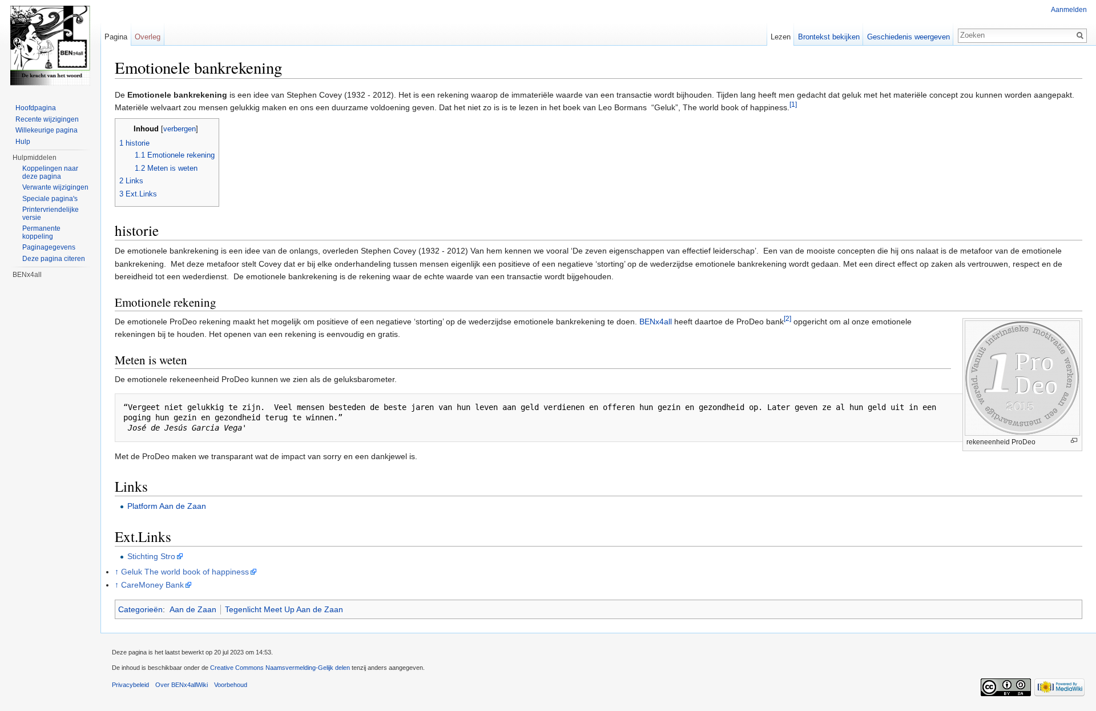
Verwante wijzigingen (55, 187)
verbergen (179, 129)
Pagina (115, 37)
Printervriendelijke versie (50, 214)
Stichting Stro (151, 556)
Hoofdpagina (35, 108)
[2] (787, 318)
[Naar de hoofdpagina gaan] (50, 45)
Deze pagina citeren (53, 259)
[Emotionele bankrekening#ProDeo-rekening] (1022, 377)
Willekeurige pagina (46, 130)
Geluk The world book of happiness (185, 571)
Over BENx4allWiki (181, 684)
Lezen (781, 37)
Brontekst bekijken (829, 37)
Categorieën (140, 609)
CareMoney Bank (152, 584)
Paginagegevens (48, 247)
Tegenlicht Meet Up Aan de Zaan (284, 609)
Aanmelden (1069, 10)
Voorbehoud (230, 684)
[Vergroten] (1074, 440)
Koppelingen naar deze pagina (50, 172)
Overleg (147, 37)
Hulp (22, 142)
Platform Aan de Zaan (166, 506)
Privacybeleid (130, 684)
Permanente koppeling (41, 232)
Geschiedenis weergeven (908, 37)
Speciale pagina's (50, 199)
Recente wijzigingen (47, 119)
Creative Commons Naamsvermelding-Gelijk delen (280, 667)
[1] (793, 105)
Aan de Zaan (193, 609)
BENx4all (655, 321)
